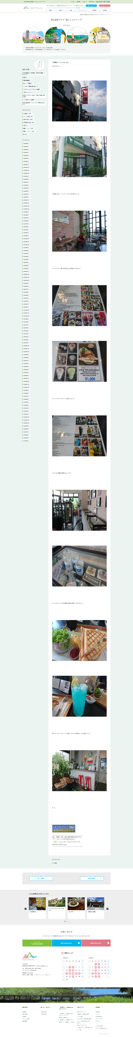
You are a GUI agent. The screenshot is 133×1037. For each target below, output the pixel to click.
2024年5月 (26, 224)
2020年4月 (26, 369)
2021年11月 (26, 313)
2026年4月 (26, 155)
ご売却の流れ (44, 1014)
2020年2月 (26, 375)
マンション (82, 10)
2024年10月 (26, 209)
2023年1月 (26, 271)
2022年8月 (26, 286)
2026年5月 (26, 152)
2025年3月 (26, 194)
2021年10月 (26, 316)
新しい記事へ (41, 878)
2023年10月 (26, 244)
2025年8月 (26, 179)
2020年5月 (26, 366)
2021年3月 (26, 336)
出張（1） (25, 125)
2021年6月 (26, 328)
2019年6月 (26, 399)
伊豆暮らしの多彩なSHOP (83, 1014)
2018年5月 (26, 438)
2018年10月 (26, 423)
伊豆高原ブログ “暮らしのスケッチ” (91, 14)
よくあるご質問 (99, 1026)
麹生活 (25, 77)
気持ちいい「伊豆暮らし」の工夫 (66, 1022)
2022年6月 (26, 292)
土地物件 (24, 1016)
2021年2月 (26, 339)
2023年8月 (26, 250)
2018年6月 (26, 435)
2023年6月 (26, 256)
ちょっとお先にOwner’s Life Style (83, 1022)
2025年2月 (26, 197)
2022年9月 (26, 283)
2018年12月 (26, 417)
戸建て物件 (24, 1014)
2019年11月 (26, 384)
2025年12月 (26, 167)
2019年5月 (26, 402)
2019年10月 (26, 387)
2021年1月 (26, 342)
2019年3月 (26, 408)
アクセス (73, 1)
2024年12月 (26, 203)
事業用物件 (24, 1021)
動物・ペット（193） (28, 128)
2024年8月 (26, 215)
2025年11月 (26, 170)
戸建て (60, 10)
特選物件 (24, 1011)
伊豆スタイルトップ (81, 1011)
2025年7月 (26, 182)
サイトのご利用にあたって (102, 1028)
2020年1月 (26, 378)
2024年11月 (26, 206)
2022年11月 (26, 277)
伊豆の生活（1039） (28, 119)
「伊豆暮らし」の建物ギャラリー (66, 1019)
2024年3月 (26, 229)
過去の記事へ (92, 878)
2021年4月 (26, 333)
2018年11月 (26, 420)
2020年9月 (26, 354)
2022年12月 (26, 274)
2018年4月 (26, 441)
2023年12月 (26, 238)
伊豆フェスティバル (81, 1025)
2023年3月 (26, 265)
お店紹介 (55, 863)
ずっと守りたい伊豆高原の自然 (84, 1018)
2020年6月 (26, 363)
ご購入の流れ (44, 1011)
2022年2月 (26, 304)
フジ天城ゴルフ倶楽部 (28, 99)
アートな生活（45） (28, 116)
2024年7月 (26, 218)
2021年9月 (26, 319)
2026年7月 (26, 146)
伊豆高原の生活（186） (29, 122)
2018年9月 (26, 426)
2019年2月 (26, 411)
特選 (50, 10)
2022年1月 (26, 307)
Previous (25, 909)
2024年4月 (26, 226)
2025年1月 (26, 200)
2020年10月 (26, 351)
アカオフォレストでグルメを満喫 (31, 89)
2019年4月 (26, 405)
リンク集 (79, 1029)
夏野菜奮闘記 (26, 80)
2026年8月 (26, 143)
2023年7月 (26, 253)
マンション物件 (25, 1018)
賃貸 (105, 10)
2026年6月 (26, 149)
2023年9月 (26, 247)
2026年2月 (26, 161)
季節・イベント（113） (29, 131)
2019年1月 (26, 414)
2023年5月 (26, 259)
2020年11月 (26, 348)
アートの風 (79, 1016)
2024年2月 (26, 232)
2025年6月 (26, 185)
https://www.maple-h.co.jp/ (59, 844)
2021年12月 (26, 310)
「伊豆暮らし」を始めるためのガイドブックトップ (66, 1014)
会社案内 (78, 1)
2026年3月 (26, 158)
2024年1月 (26, 235)
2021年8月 (26, 322)
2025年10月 (26, 173)
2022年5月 (26, 295)
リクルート (84, 1)
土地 (70, 10)
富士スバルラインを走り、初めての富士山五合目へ (34, 96)
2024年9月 (26, 212)
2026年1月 (26, 164)
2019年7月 (26, 396)
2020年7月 (26, 360)
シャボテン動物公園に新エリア (30, 86)
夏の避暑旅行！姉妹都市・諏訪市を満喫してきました (34, 73)
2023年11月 (26, 241)
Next (107, 909)
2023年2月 (26, 268)
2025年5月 (26, 188)
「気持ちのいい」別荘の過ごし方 (84, 1027)
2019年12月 (26, 381)
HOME (81, 14)
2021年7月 (26, 325)
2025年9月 (26, 176)
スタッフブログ (99, 1018)
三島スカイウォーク (28, 92)
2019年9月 (26, 390)
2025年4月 (26, 191)
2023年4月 (26, 262)
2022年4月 (26, 298)
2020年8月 (26, 357)
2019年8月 (26, 393)
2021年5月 (26, 331)
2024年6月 (26, 221)
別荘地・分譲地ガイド (64, 1017)
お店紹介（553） (27, 113)
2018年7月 (26, 432)
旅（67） (25, 134)
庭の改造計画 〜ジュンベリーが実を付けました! (34, 103)
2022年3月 (26, 301)
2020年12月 (26, 345)
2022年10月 (26, 280)
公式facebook (99, 1016)
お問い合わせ (92, 1)
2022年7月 (26, 289)
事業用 (94, 10)
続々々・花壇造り (27, 83)
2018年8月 (26, 429)
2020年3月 (26, 372)
